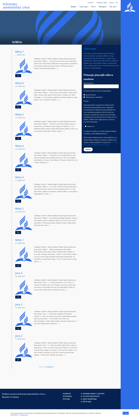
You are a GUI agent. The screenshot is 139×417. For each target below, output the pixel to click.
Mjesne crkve (102, 2)
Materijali (102, 6)
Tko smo (112, 6)
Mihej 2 (19, 208)
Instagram (67, 396)
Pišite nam (87, 402)
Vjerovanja (83, 6)
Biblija (73, 6)
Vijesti (111, 2)
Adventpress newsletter (94, 97)
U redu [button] (126, 413)
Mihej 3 (19, 177)
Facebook (67, 394)
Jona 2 (18, 335)
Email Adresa (89, 83)
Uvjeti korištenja (90, 399)
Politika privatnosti (91, 396)
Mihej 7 (19, 51)
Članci (90, 2)
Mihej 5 (19, 114)
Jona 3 (18, 304)
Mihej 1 (19, 240)
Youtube (66, 399)
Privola (86, 101)
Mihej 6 (19, 83)
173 (45, 367)
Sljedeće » (50, 367)
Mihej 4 (19, 145)
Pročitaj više (24, 415)
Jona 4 (18, 273)
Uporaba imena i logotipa (93, 394)
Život (93, 6)
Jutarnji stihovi (91, 95)
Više (18, 75)
